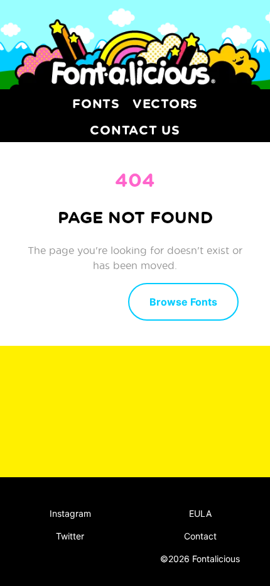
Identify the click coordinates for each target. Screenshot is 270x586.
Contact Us (135, 129)
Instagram (70, 513)
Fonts (96, 103)
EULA (200, 513)
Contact (200, 536)
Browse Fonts (183, 302)
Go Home (75, 300)
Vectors (165, 103)
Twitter (70, 536)
